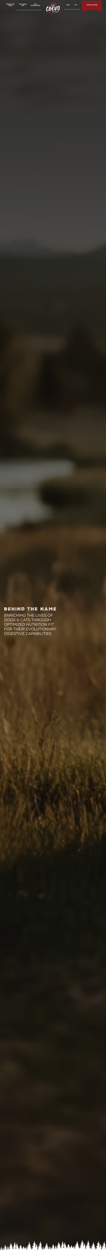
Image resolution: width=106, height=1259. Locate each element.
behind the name (10, 5)
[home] (53, 8)
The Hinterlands (35, 5)
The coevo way (23, 5)
